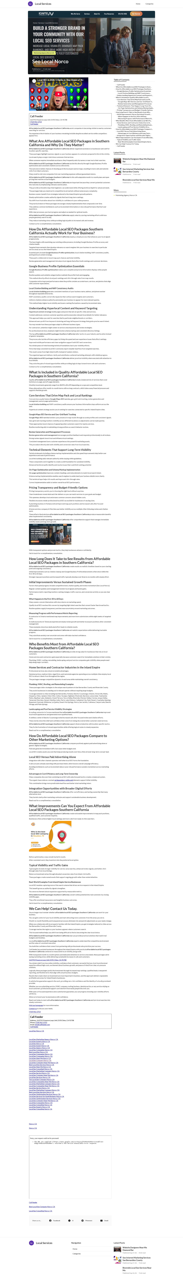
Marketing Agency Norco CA (44, 53)
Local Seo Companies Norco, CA (40, 1050)
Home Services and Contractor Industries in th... (134, 123)
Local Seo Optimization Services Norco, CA (44, 1094)
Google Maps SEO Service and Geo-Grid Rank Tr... (135, 102)
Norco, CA (33, 1124)
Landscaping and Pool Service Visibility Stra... (134, 127)
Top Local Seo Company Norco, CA (41, 1079)
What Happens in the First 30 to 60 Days (132, 116)
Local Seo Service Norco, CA (39, 1073)
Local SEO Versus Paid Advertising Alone (131, 131)
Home (138, 4)
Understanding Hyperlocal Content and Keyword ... (135, 95)
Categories (149, 4)
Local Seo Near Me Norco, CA (40, 1058)
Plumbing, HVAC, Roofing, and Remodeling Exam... (135, 125)
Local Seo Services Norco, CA (39, 1077)
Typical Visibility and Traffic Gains (129, 140)
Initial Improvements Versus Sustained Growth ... (134, 114)
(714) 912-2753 (36, 122)
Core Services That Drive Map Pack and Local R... (134, 99)
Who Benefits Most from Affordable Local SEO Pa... (134, 121)
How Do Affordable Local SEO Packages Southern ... (134, 89)
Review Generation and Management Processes (135, 104)
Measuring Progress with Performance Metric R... (135, 118)
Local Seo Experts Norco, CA (39, 1041)
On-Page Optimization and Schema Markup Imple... (136, 108)
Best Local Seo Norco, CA (38, 1052)
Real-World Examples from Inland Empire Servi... (135, 142)
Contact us (33, 1008)
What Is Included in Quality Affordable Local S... (132, 97)
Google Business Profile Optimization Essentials (134, 91)
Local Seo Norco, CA (36, 1031)
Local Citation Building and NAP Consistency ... (134, 93)
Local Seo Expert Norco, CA (39, 1046)
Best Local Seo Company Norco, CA (42, 1207)
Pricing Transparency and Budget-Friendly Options (135, 110)
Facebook (56, 1220)
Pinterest (88, 1220)
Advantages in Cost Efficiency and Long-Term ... (134, 133)
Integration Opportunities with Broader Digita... (134, 135)
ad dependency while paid (64, 780)
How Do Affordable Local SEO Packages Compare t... (134, 129)
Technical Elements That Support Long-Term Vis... (134, 106)
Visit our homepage (36, 1005)
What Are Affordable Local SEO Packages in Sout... (133, 87)
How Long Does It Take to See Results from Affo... (133, 112)
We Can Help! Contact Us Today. (127, 144)
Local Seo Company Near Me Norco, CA (43, 1063)
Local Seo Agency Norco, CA (39, 1048)
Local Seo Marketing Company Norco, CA (44, 1071)
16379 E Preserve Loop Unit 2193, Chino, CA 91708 (47, 960)
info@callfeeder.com (42, 1025)
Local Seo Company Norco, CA (40, 1060)
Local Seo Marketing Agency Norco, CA (43, 1039)
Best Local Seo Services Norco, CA (41, 1065)
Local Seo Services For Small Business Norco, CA (46, 1096)
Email (106, 1220)
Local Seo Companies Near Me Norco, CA (44, 1082)
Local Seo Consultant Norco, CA (40, 1069)
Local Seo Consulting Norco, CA (40, 1105)
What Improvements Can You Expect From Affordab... (134, 137)
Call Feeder (34, 124)
